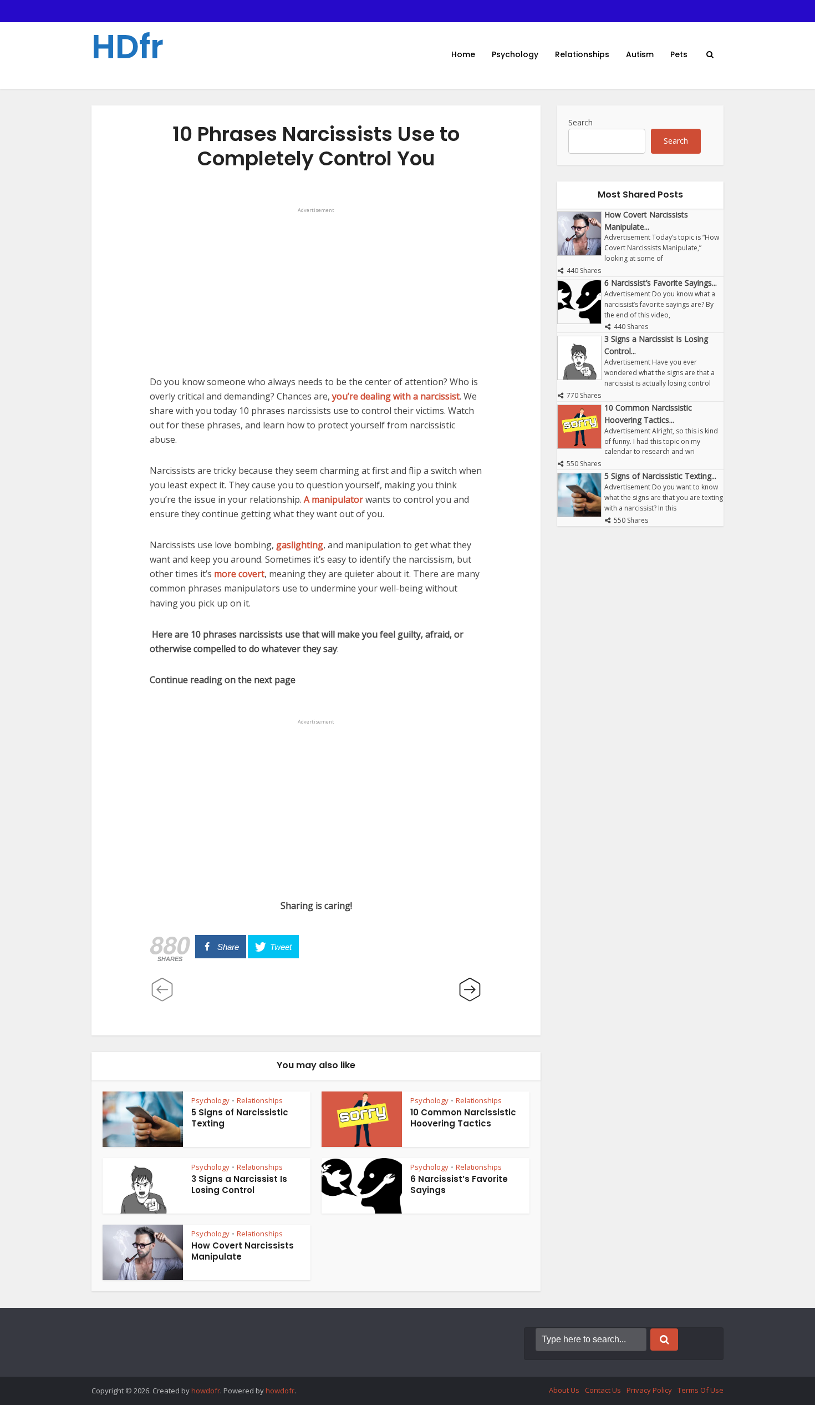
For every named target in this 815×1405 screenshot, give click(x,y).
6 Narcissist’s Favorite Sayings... (660, 282)
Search (580, 122)
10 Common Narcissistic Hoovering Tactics (463, 1117)
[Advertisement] (316, 292)
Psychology (515, 54)
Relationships (582, 54)
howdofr (205, 1391)
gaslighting (299, 545)
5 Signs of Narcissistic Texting (239, 1117)
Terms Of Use (701, 1390)
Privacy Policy (649, 1390)
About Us (564, 1390)
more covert (239, 574)
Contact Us (603, 1390)
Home (463, 54)
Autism (640, 54)
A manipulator (333, 499)
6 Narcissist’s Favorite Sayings (459, 1184)
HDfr (127, 47)
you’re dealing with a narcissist (396, 396)
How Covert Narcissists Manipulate (242, 1251)
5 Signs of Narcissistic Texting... (660, 476)
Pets (678, 54)
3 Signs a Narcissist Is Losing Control (239, 1184)
